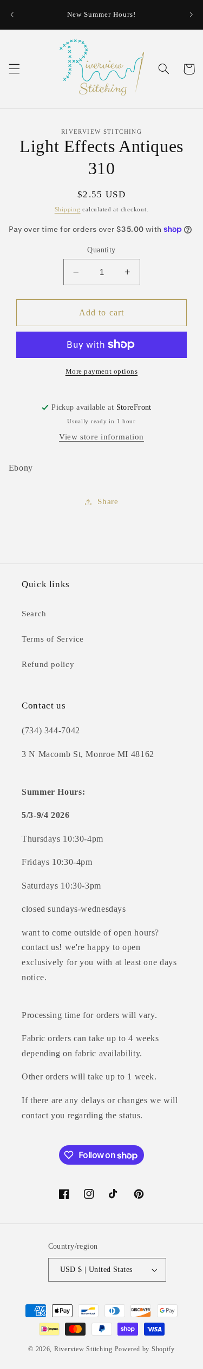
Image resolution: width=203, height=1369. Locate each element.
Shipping (68, 209)
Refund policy (48, 664)
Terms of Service (53, 639)
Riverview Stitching (83, 1349)
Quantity (101, 250)
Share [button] (107, 501)
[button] (14, 69)
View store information (101, 436)
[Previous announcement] (12, 14)
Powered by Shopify (145, 1349)
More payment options (102, 371)
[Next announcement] (191, 14)
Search (34, 613)
